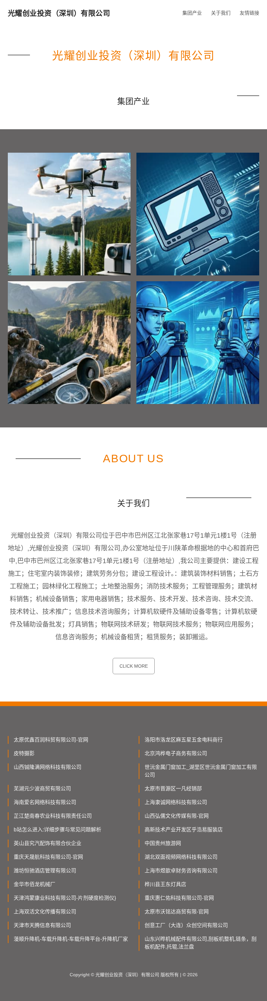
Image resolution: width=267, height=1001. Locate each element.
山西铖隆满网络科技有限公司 (47, 767)
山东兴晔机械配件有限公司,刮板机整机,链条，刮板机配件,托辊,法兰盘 (201, 943)
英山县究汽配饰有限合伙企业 (47, 843)
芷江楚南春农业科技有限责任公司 (53, 816)
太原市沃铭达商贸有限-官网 (177, 911)
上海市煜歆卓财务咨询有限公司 (181, 870)
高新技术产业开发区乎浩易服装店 (184, 829)
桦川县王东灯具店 (165, 884)
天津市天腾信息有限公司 (42, 925)
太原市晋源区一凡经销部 (173, 788)
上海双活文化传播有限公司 (45, 911)
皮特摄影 (24, 753)
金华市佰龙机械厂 (34, 884)
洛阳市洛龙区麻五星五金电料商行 (184, 740)
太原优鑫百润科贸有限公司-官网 (51, 740)
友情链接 (249, 13)
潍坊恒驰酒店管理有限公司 (45, 870)
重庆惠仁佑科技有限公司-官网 (179, 898)
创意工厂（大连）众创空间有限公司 (186, 925)
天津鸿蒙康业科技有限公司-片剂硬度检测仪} (65, 898)
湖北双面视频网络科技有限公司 (181, 857)
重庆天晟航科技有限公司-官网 (48, 857)
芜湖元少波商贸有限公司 (42, 788)
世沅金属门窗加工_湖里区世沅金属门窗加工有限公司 (201, 771)
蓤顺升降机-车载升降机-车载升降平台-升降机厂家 (71, 939)
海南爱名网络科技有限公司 (45, 802)
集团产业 (192, 13)
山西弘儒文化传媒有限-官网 (177, 816)
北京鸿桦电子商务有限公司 (176, 753)
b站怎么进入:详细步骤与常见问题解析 (57, 829)
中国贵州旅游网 (163, 843)
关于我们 (221, 13)
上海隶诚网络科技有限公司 (176, 802)
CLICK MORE (133, 666)
